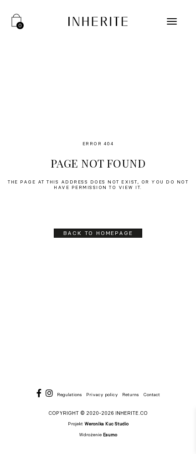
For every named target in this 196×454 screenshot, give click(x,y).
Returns (130, 395)
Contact (151, 395)
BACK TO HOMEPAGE (98, 233)
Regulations (69, 395)
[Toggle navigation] (171, 21)
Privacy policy (102, 395)
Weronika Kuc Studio (106, 424)
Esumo (110, 435)
